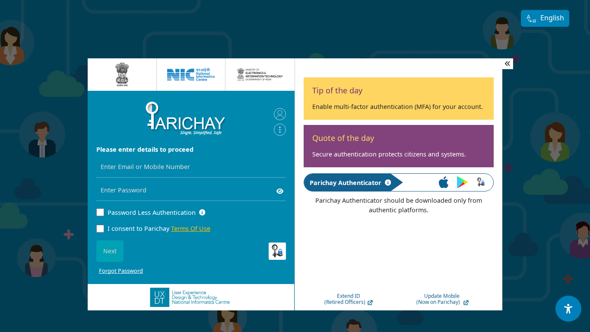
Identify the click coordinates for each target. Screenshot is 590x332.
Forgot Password (121, 271)
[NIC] (191, 74)
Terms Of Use (190, 228)
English (552, 17)
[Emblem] (122, 74)
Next (110, 251)
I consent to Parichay (159, 228)
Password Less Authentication (152, 212)
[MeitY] (260, 74)
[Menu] (280, 130)
